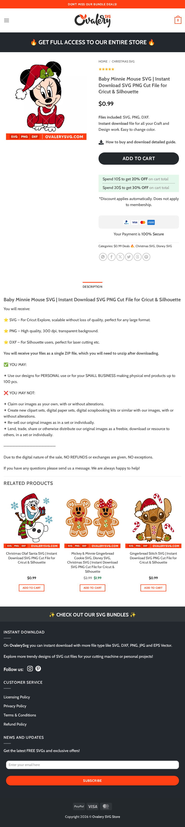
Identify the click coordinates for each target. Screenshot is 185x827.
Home (103, 61)
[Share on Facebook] (112, 257)
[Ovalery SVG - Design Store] (92, 20)
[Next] (181, 547)
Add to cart (139, 158)
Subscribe (92, 780)
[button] (6, 20)
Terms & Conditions (20, 715)
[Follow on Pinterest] (38, 669)
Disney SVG (164, 246)
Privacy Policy (15, 706)
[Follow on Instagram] (30, 669)
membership (140, 204)
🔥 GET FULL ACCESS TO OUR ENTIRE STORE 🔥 (92, 42)
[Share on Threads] (138, 257)
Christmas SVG (123, 61)
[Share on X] (120, 257)
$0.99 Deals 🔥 (124, 246)
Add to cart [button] (32, 587)
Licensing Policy (17, 697)
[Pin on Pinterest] (146, 257)
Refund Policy (15, 724)
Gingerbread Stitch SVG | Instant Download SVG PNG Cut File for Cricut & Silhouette (153, 557)
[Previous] (3, 547)
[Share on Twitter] (129, 257)
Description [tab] (92, 286)
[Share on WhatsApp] (103, 257)
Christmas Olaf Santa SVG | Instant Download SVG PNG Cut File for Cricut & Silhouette (31, 557)
